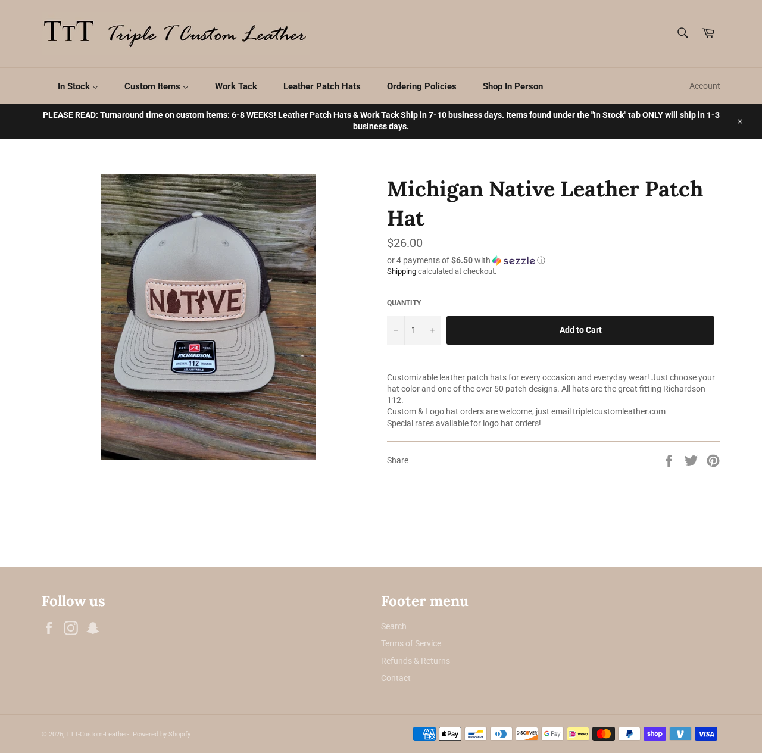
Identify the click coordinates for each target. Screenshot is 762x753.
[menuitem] (70, 86)
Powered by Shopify (161, 734)
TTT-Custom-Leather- (97, 734)
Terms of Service (411, 643)
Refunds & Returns (415, 660)
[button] (553, 260)
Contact (396, 678)
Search (394, 626)
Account (704, 85)
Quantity (404, 303)
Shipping (401, 271)
